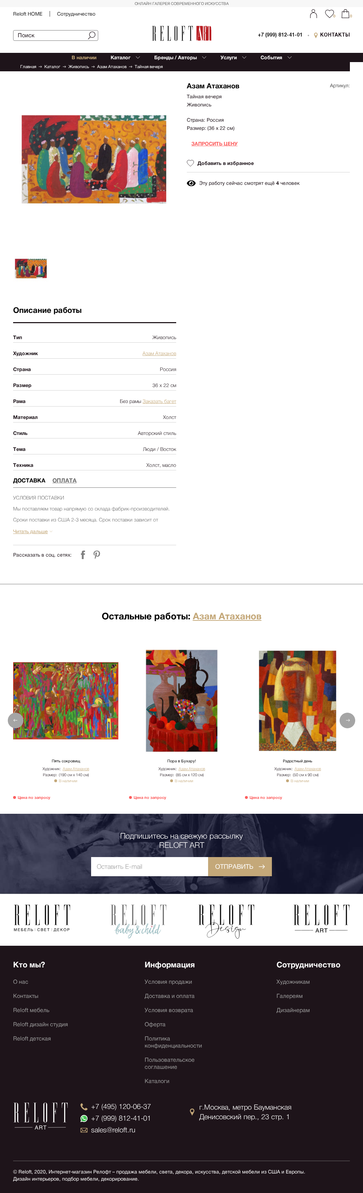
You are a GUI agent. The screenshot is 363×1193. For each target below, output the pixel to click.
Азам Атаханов (112, 66)
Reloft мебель (31, 1010)
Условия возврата (169, 1010)
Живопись (78, 66)
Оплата (64, 480)
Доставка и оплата (170, 996)
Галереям (290, 996)
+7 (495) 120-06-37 (121, 1106)
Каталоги (157, 1081)
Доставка (29, 480)
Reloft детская (32, 1038)
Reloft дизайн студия (40, 1024)
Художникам (293, 982)
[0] (345, 13)
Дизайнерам (293, 1010)
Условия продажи (168, 982)
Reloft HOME (28, 14)
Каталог (52, 66)
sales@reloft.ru (113, 1130)
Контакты (25, 996)
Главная (28, 66)
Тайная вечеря (149, 66)
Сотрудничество (76, 14)
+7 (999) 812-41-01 (280, 35)
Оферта (155, 1024)
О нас (20, 982)
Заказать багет (159, 401)
